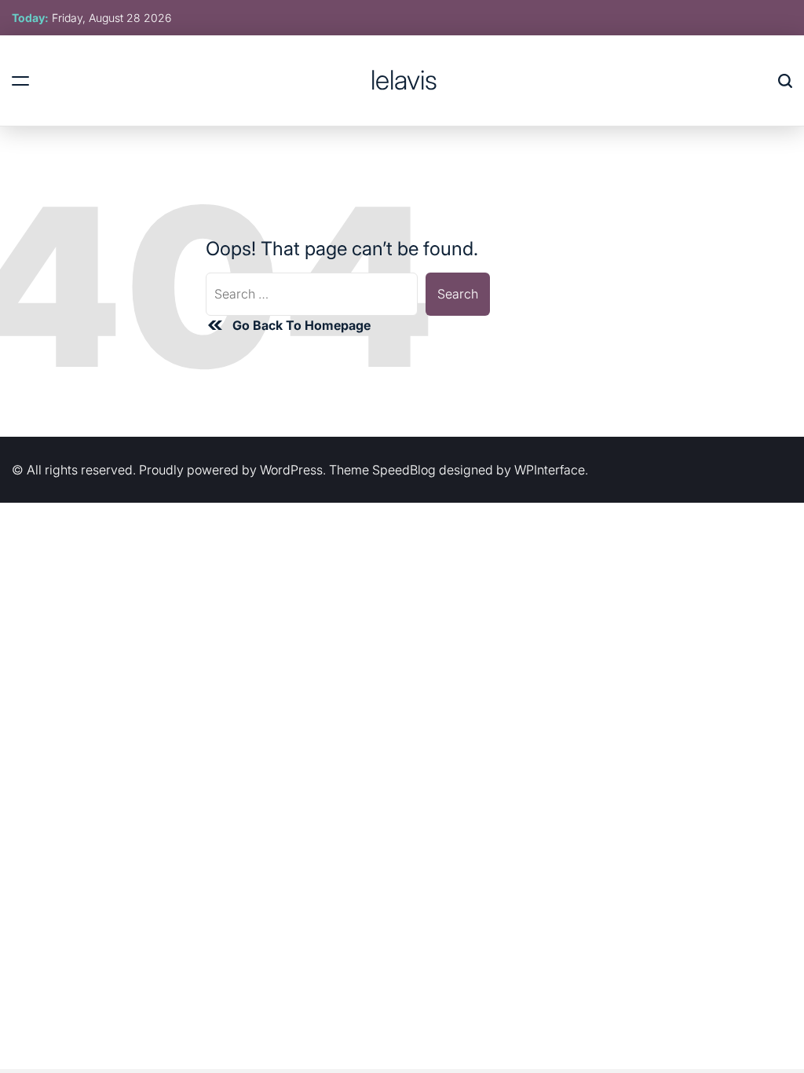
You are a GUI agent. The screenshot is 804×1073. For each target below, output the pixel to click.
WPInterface (549, 470)
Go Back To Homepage (301, 325)
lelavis (404, 80)
